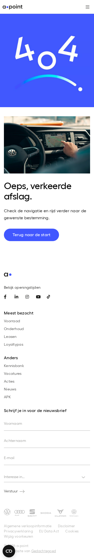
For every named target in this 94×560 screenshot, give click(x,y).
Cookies (72, 531)
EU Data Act (49, 531)
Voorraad (12, 321)
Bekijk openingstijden (22, 287)
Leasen (10, 336)
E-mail (9, 457)
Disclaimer (66, 526)
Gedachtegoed (43, 551)
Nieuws (10, 389)
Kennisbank (14, 365)
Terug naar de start (31, 234)
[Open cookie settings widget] (9, 551)
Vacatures (13, 373)
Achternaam (15, 440)
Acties (9, 381)
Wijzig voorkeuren (18, 536)
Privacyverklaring (18, 531)
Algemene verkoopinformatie (28, 526)
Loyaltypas (13, 344)
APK (7, 397)
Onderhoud (14, 328)
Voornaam (13, 423)
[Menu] (85, 7)
